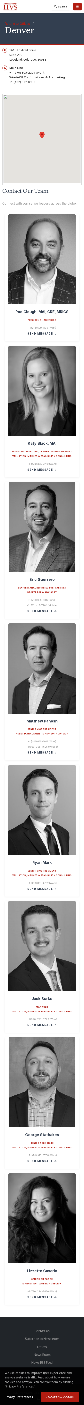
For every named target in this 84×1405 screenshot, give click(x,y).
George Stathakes (42, 1134)
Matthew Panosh (42, 721)
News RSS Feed (42, 1362)
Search (62, 6)
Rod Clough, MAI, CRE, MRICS (42, 311)
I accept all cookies (60, 1396)
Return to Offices (17, 24)
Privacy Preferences (19, 1397)
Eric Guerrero (42, 579)
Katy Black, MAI (42, 443)
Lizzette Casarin (42, 1270)
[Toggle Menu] (77, 6)
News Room (42, 1354)
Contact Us (42, 1331)
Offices (42, 1347)
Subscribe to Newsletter (42, 1339)
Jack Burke (42, 998)
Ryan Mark (42, 862)
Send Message (40, 333)
